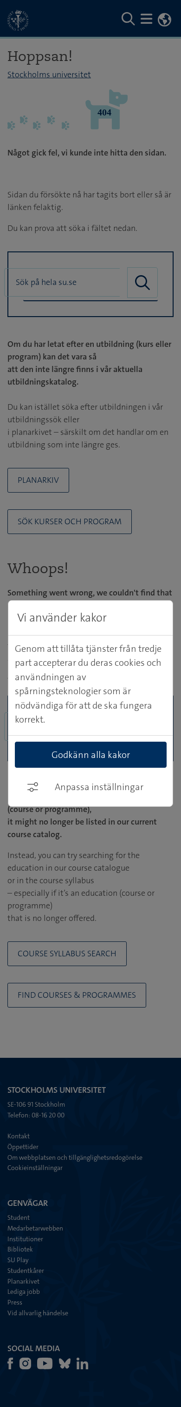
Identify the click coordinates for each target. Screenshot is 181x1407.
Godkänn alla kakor (91, 755)
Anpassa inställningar (99, 787)
